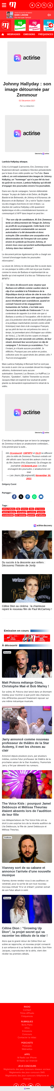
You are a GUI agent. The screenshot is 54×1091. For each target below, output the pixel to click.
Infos (27, 1028)
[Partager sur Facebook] (14, 498)
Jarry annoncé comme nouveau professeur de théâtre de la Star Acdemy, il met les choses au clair (25, 744)
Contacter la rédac (27, 1037)
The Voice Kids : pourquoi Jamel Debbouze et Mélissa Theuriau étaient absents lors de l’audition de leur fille (26, 809)
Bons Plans (27, 1024)
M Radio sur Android (27, 1060)
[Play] (3, 23)
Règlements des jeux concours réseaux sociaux (27, 1069)
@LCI (38, 453)
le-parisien (31, 512)
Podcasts (27, 1046)
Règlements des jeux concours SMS (27, 1072)
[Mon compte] (50, 5)
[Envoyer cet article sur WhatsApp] (34, 498)
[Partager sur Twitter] (20, 498)
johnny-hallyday (9, 509)
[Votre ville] (32, 5)
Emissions (29, 34)
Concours (27, 1034)
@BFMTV (28, 453)
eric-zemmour (20, 515)
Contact (27, 1010)
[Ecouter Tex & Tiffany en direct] (27, 638)
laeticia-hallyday (9, 512)
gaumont (31, 515)
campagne (21, 512)
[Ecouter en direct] (38, 5)
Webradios (13, 34)
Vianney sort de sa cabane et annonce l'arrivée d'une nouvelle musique (26, 871)
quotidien (41, 512)
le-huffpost (41, 515)
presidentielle (8, 515)
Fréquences (27, 1016)
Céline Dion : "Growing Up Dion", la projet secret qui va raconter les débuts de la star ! (25, 931)
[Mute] (49, 15)
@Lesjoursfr (16, 453)
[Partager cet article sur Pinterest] (27, 498)
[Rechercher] (44, 5)
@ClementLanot (29, 466)
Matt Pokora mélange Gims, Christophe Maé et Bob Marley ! (25, 684)
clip (18, 509)
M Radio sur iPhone (27, 1057)
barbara (24, 509)
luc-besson (40, 509)
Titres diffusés (27, 1013)
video (31, 509)
